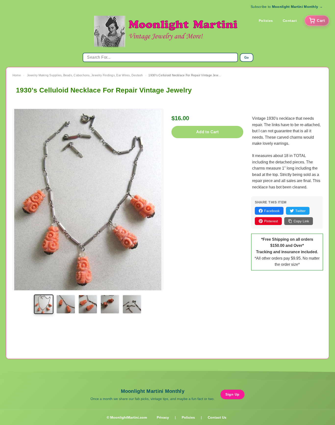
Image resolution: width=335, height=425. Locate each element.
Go (246, 57)
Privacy (163, 417)
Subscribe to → (287, 7)
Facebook (272, 211)
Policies (266, 21)
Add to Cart (207, 132)
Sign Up (232, 394)
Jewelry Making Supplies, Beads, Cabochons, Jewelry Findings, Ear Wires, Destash (85, 75)
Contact (290, 21)
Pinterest (271, 221)
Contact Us (217, 417)
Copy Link (301, 221)
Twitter (300, 211)
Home (17, 75)
